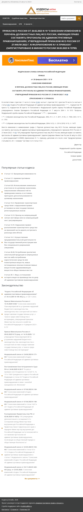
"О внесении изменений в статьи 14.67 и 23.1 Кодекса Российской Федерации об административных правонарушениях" (20, 405)
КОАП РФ (6, 18)
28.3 (8, 105)
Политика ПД (25, 509)
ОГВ (20, 24)
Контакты (77, 2)
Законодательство (37, 18)
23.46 (38, 102)
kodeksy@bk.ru (26, 506)
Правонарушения (10, 24)
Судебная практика (19, 18)
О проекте (28, 24)
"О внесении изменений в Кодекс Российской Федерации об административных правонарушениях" (21, 358)
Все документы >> (32, 479)
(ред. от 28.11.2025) (20, 294)
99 (67, 94)
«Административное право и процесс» (49, 503)
